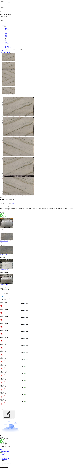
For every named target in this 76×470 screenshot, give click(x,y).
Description (1, 289)
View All (12, 203)
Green (6, 36)
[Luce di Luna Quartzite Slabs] (6, 227)
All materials (7, 30)
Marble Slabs (7, 28)
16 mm (6, 42)
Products (3, 454)
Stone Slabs (4, 52)
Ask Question (2, 212)
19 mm (6, 40)
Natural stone (3, 25)
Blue (6, 34)
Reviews (7, 289)
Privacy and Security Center (5, 458)
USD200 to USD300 (8, 47)
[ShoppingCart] (0, 3)
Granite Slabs (7, 29)
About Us (3, 457)
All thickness (7, 43)
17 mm (6, 39)
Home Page (1, 52)
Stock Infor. (4, 289)
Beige (6, 35)
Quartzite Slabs (8, 52)
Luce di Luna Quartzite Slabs (4, 241)
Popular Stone (3, 50)
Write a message (13, 418)
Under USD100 (7, 46)
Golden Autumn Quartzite (6, 451)
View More (1, 449)
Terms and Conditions (4, 459)
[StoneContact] (4, 467)
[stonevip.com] (1, 0)
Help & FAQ (3, 455)
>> (2, 409)
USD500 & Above (7, 48)
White (6, 33)
